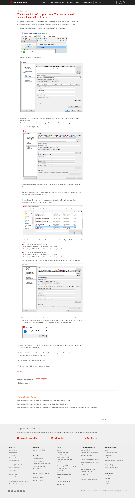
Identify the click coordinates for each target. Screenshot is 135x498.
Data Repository (38, 458)
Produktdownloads (111, 453)
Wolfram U (60, 450)
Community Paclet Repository (42, 463)
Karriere (107, 478)
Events (107, 484)
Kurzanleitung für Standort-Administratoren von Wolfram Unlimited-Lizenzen (43, 404)
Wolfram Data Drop (87, 472)
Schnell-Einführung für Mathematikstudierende (64, 473)
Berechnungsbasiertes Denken (90, 462)
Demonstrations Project (88, 469)
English (20, 372)
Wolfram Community (63, 481)
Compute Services (14, 458)
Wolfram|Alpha (85, 450)
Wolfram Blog (61, 484)
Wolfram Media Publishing (89, 479)
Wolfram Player (13, 477)
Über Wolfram (109, 476)
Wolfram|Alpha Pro (14, 467)
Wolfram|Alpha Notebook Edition (19, 465)
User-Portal (108, 455)
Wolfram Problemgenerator (89, 453)
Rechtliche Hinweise (98, 491)
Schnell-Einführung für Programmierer (64, 469)
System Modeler (14, 460)
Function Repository (39, 461)
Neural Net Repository (39, 466)
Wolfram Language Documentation (62, 453)
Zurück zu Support (23, 11)
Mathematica (13, 453)
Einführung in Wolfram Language (67, 466)
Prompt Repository (39, 469)
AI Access (12, 455)
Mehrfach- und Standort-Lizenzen (19, 481)
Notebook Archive (38, 477)
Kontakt (107, 481)
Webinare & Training (63, 457)
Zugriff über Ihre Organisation (114, 460)
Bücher (59, 477)
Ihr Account (108, 458)
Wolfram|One (13, 450)
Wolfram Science (86, 477)
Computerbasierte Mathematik (90, 459)
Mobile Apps (12, 470)
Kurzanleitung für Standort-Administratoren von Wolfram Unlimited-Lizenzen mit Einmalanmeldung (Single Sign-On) (56, 408)
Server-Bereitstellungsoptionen (18, 484)
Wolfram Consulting (39, 450)
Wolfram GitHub (38, 480)
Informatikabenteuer (87, 465)
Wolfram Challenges (87, 455)
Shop (106, 450)
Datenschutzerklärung (112, 491)
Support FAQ (109, 465)
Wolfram (87, 491)
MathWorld (84, 474)
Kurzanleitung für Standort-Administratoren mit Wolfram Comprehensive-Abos (43, 401)
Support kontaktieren (111, 467)
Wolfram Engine (14, 474)
